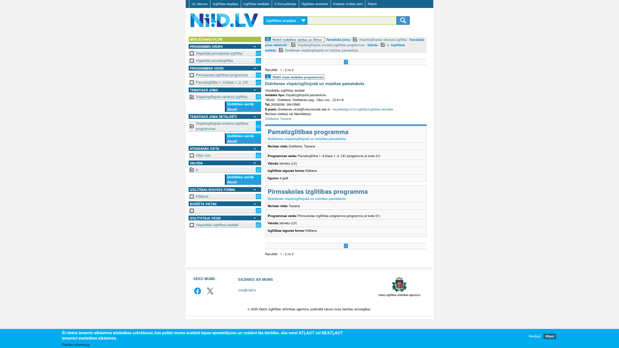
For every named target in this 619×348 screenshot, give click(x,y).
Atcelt (232, 109)
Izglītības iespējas (225, 3)
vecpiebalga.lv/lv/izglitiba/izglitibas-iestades (362, 109)
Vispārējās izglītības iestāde (217, 224)
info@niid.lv (247, 289)
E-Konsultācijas (285, 3)
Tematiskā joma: (338, 39)
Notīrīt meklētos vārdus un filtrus (297, 39)
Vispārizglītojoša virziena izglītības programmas (222, 126)
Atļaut (549, 336)
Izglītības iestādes (256, 3)
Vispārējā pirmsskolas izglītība (219, 53)
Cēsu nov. (203, 155)
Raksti (372, 3)
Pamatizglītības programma (308, 131)
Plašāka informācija (75, 345)
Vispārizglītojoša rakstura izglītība (221, 96)
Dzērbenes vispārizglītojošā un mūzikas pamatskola (321, 50)
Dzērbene (271, 118)
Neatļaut (534, 336)
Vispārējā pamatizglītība (214, 60)
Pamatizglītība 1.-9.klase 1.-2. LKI (222, 82)
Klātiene (202, 196)
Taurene (285, 118)
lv (197, 169)
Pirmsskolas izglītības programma (222, 74)
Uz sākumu (200, 3)
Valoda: (372, 45)
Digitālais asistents (315, 3)
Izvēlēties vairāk (240, 104)
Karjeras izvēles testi (348, 3)
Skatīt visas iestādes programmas (298, 77)
